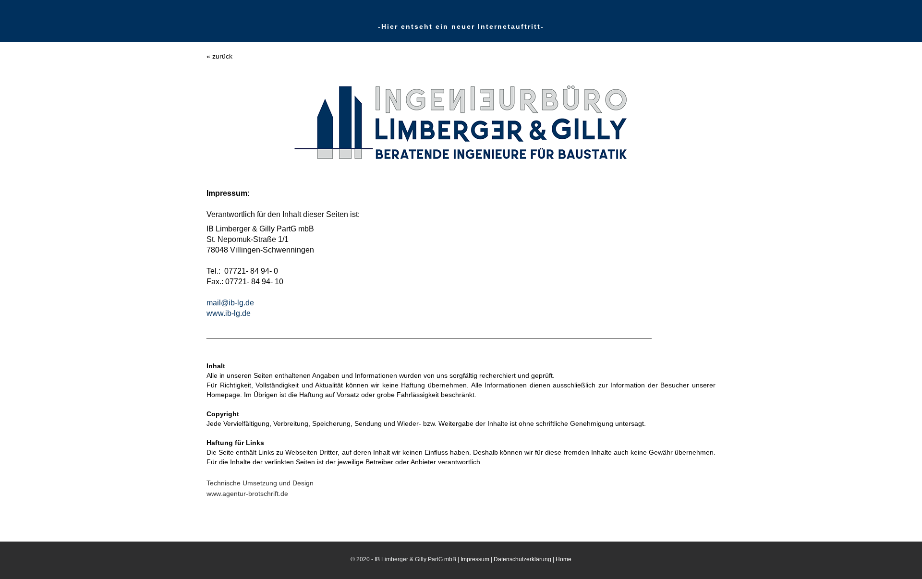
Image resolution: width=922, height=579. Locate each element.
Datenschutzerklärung (522, 559)
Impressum (475, 559)
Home (563, 559)
